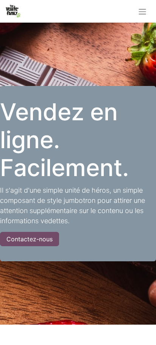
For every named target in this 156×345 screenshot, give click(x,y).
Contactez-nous (29, 239)
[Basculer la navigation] (142, 11)
